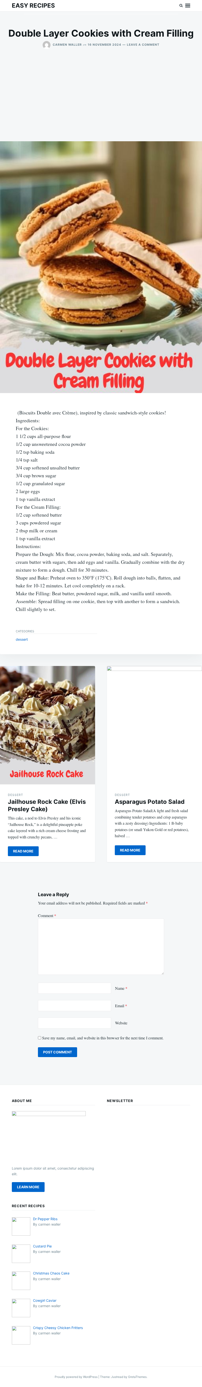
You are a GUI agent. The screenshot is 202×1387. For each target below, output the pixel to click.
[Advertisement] (101, 99)
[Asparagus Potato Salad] (154, 725)
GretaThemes (137, 1377)
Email (121, 1005)
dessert (22, 639)
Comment (47, 915)
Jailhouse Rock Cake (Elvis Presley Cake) (47, 805)
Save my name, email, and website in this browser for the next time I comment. (103, 1037)
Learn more (28, 1187)
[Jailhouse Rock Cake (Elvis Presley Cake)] (47, 725)
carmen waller (67, 44)
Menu (187, 5)
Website (121, 1022)
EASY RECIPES (33, 5)
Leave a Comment (143, 44)
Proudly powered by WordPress (76, 1377)
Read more (23, 851)
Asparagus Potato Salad (150, 801)
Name (121, 988)
